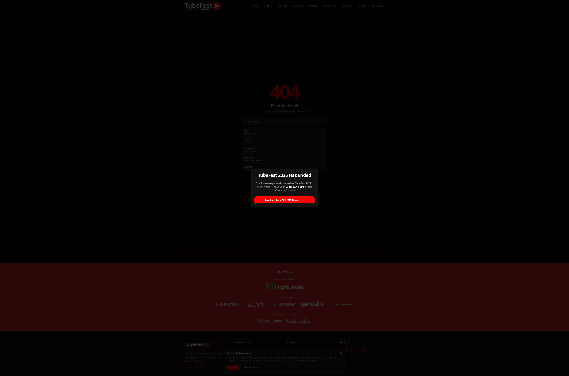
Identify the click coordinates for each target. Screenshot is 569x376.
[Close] (314, 172)
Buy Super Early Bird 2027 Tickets (282, 200)
